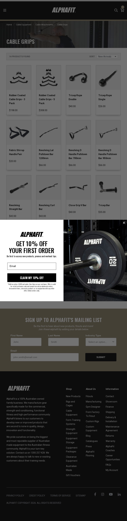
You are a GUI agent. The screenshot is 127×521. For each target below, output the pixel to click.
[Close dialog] (124, 223)
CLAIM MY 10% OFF (32, 277)
